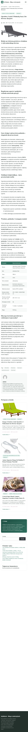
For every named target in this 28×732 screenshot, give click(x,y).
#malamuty (13, 367)
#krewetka (7, 367)
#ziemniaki (13, 370)
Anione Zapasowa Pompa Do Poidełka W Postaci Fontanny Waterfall (13, 461)
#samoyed (19, 367)
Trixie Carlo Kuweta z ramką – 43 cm (11, 550)
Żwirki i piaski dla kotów (15, 493)
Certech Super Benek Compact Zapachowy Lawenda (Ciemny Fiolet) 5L (13, 497)
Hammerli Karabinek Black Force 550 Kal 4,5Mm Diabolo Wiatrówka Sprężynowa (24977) (12, 554)
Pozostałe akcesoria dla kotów (11, 455)
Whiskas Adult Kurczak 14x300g (10, 557)
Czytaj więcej (5, 434)
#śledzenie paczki (5, 370)
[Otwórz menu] (25, 2)
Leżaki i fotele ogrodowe (8, 13)
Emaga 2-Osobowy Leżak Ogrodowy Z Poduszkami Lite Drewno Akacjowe (12, 423)
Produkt (19, 13)
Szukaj (4, 536)
